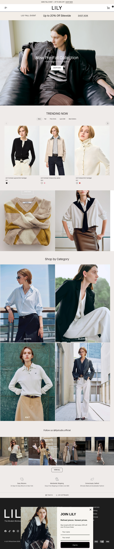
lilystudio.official (63, 430)
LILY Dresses (93, 514)
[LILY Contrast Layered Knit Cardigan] (21, 150)
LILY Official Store (11, 541)
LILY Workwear (94, 517)
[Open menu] (7, 8)
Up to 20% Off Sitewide (57, 16)
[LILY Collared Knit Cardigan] (92, 150)
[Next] (108, 123)
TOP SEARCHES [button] (94, 507)
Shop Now (83, 16)
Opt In (75, 532)
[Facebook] (5, 531)
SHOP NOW (69, 2)
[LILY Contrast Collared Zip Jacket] (57, 150)
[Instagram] (18, 531)
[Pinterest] (14, 531)
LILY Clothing (93, 510)
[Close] (90, 496)
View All (57, 470)
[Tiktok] (9, 531)
